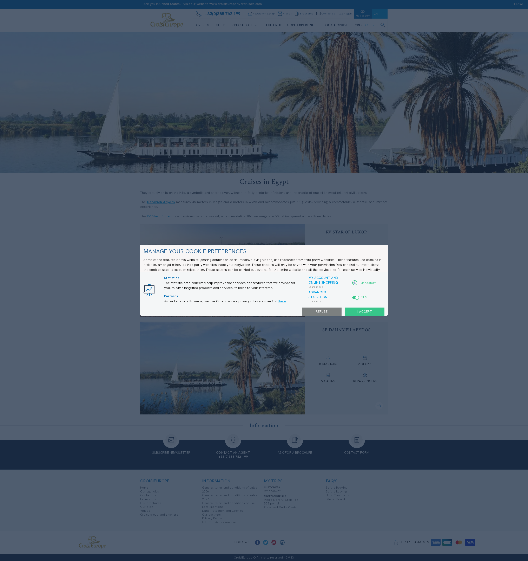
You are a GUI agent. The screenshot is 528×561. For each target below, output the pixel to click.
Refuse (322, 311)
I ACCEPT (364, 311)
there (282, 301)
